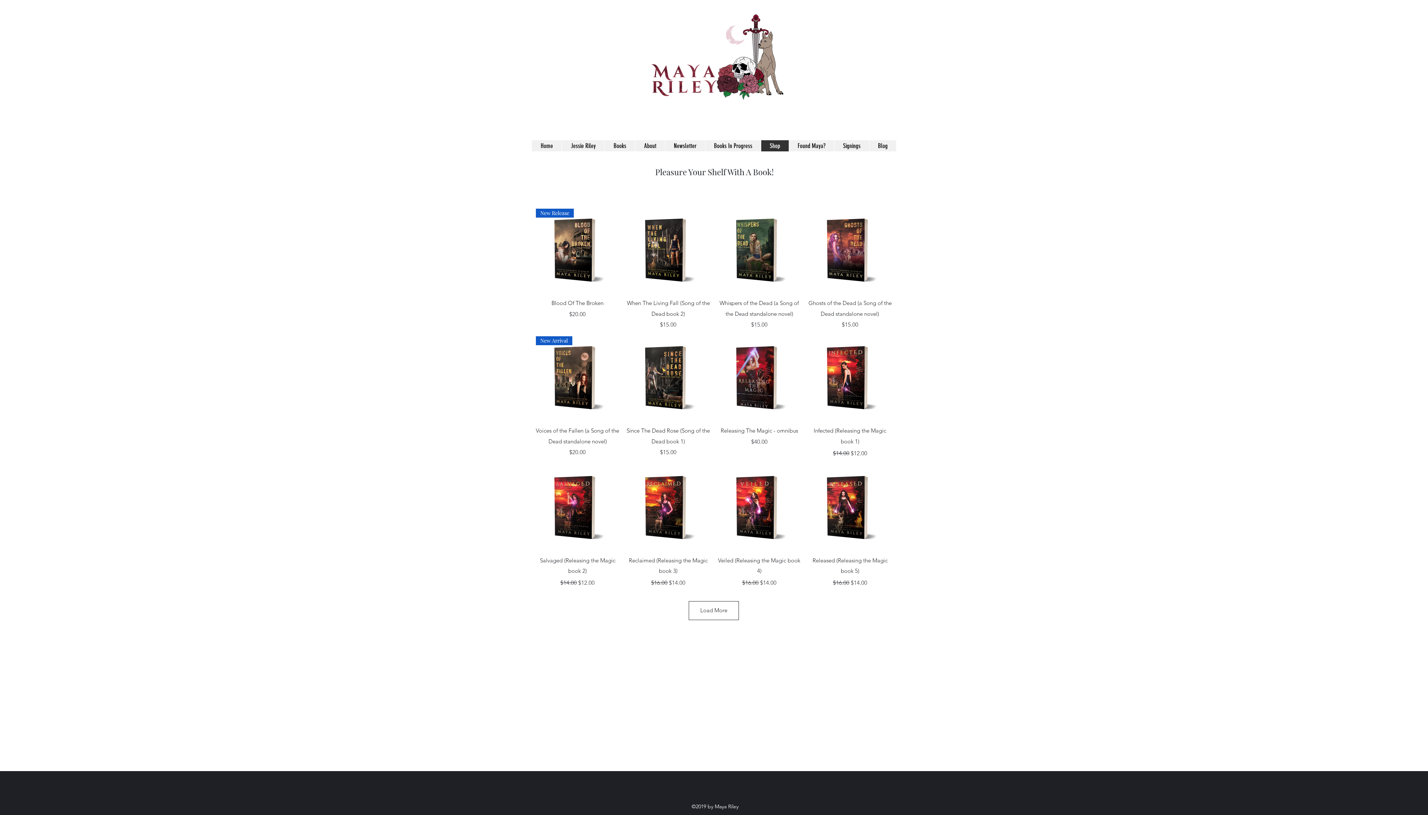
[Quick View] (668, 250)
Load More (713, 610)
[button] (887, 133)
